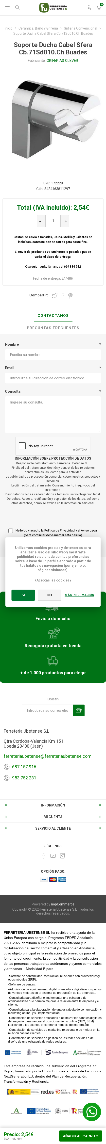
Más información (79, 595)
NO (49, 595)
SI (23, 595)
